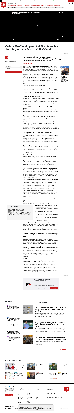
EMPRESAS (19, 5)
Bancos (8, 305)
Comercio (59, 372)
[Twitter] (57, 53)
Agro (8, 317)
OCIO (22, 5)
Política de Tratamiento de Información (53, 394)
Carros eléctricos (32, 7)
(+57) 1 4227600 (8, 391)
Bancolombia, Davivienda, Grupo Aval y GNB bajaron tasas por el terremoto (13, 325)
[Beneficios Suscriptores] (69, 3)
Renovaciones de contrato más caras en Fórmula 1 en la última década (19, 375)
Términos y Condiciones (51, 393)
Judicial (37, 363)
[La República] (3, 5)
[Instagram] (12, 386)
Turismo (8, 330)
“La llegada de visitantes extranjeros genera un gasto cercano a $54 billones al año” (13, 332)
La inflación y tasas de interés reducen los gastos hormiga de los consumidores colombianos (62, 376)
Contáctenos (49, 390)
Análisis (37, 388)
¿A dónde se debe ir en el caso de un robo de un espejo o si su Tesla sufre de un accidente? (50, 309)
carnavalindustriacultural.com (10, 409)
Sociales (19, 402)
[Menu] (7, 5)
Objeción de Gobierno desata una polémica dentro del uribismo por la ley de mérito (41, 366)
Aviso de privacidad (50, 392)
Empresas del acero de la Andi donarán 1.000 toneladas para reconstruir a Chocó (50, 339)
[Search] (66, 3)
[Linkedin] (60, 53)
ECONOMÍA (14, 5)
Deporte (15, 372)
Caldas (27, 7)
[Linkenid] (10, 386)
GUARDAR (66, 53)
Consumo (20, 392)
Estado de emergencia (59, 7)
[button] (24, 284)
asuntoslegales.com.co (9, 408)
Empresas (20, 394)
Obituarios (29, 398)
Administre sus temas (10, 72)
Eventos (37, 394)
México (15, 363)
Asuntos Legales (21, 389)
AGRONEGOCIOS (34, 5)
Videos (28, 402)
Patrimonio (23, 7)
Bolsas (8, 336)
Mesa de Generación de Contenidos (53, 388)
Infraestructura (29, 397)
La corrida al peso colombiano (11, 313)
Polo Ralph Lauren (40, 7)
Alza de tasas (46, 7)
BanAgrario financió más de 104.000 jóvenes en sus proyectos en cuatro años (63, 366)
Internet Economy (21, 398)
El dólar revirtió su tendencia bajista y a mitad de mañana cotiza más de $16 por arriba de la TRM (13, 339)
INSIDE (60, 5)
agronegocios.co (18, 408)
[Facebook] (55, 53)
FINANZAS (10, 5)
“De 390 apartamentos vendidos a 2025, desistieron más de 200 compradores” (13, 307)
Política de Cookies (40, 409)
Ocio (37, 398)
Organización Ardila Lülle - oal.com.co (64, 409)
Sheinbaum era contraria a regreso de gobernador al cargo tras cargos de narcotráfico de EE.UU (19, 367)
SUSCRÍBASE (71, 0)
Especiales (29, 394)
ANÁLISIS (38, 5)
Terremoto (52, 7)
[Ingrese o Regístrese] (72, 3)
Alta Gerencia (29, 388)
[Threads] (14, 386)
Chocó (19, 7)
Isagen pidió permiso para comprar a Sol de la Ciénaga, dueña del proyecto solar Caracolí (50, 324)
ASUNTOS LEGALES (44, 5)
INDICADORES (56, 5)
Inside (37, 397)
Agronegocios (20, 388)
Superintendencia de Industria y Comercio (54, 397)
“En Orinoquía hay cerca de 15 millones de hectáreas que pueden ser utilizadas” (13, 319)
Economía (38, 392)
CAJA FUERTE (50, 5)
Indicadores (20, 397)
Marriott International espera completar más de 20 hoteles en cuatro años (64, 79)
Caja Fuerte (29, 389)
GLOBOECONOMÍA (27, 5)
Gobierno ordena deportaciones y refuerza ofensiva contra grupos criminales (41, 375)
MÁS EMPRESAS (63, 349)
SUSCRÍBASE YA (54, 288)
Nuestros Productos (50, 389)
